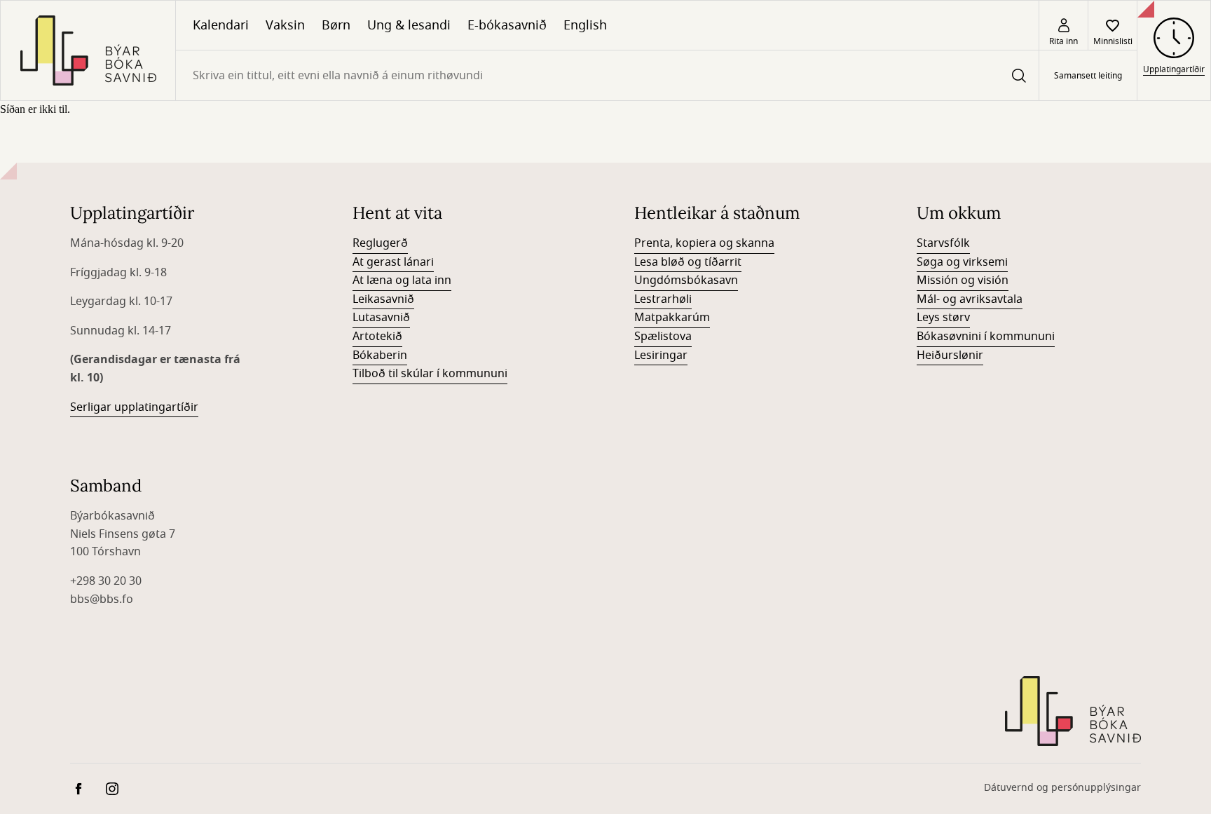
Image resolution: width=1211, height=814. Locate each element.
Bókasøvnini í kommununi (986, 336)
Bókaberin (380, 355)
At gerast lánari (393, 262)
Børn (336, 25)
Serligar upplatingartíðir (134, 407)
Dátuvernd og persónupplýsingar (1062, 787)
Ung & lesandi (409, 25)
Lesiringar (660, 355)
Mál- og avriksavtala (969, 299)
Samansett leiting (1088, 75)
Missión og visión (962, 280)
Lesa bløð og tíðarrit (687, 262)
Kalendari (221, 25)
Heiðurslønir (950, 355)
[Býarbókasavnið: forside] (88, 50)
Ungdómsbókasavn (686, 280)
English (585, 25)
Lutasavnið (381, 317)
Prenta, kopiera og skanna (704, 243)
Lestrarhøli (663, 299)
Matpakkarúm (672, 317)
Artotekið (377, 336)
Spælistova (663, 336)
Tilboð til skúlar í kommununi (430, 373)
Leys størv (943, 317)
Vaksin (285, 25)
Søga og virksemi (962, 262)
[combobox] (607, 75)
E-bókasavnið (507, 25)
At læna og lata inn (402, 280)
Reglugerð (380, 243)
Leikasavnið (383, 299)
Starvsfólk (943, 243)
